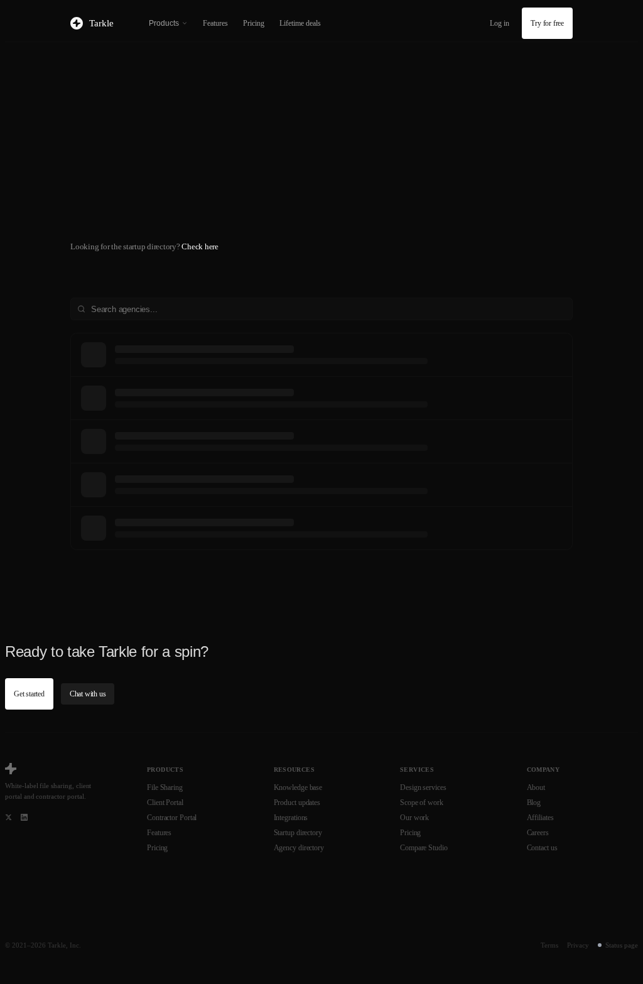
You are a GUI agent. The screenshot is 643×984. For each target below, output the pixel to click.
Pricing (253, 23)
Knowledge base (298, 787)
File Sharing (165, 787)
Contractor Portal (172, 817)
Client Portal (165, 802)
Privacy (578, 945)
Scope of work (421, 802)
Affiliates (540, 817)
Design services (423, 787)
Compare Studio (424, 847)
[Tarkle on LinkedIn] (24, 817)
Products (164, 23)
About (536, 787)
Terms (549, 945)
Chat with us (88, 693)
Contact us (542, 847)
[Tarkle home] (10, 768)
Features (215, 23)
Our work (414, 817)
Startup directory (298, 832)
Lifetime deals (300, 23)
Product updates (297, 802)
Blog (534, 802)
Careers (538, 832)
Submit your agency (107, 227)
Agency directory (299, 847)
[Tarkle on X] (8, 817)
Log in (499, 23)
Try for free (547, 23)
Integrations (291, 817)
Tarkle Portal (213, 195)
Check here (200, 246)
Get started (29, 693)
